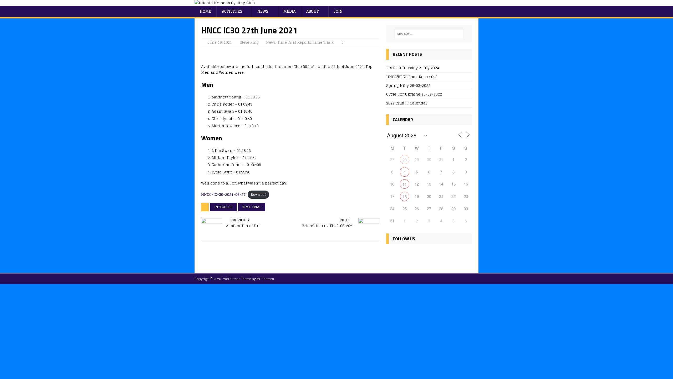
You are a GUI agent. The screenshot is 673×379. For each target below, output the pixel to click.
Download (258, 194)
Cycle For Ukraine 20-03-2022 (414, 94)
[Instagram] (414, 254)
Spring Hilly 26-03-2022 (408, 85)
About (312, 11)
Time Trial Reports (294, 42)
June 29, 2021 (220, 42)
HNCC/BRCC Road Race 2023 (411, 76)
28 (404, 159)
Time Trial (251, 207)
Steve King (249, 42)
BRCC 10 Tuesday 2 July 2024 (412, 67)
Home (205, 11)
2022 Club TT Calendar (406, 103)
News (262, 11)
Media (289, 11)
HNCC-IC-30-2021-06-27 (223, 194)
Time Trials (323, 42)
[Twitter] (403, 254)
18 (404, 196)
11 (404, 184)
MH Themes (265, 279)
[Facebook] (391, 254)
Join (338, 11)
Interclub (223, 207)
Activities (232, 11)
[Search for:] (429, 33)
